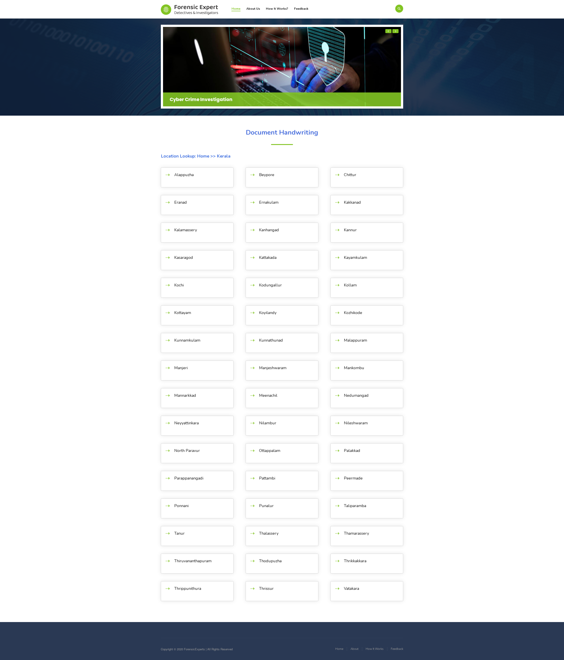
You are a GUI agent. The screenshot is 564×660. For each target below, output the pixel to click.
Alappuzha (184, 174)
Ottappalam (269, 450)
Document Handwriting (282, 132)
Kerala (223, 156)
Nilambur (267, 423)
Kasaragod (183, 257)
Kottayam (182, 312)
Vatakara (351, 588)
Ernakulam (268, 202)
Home (236, 9)
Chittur (350, 174)
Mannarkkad (185, 395)
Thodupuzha (270, 561)
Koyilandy (267, 312)
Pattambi (267, 478)
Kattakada (267, 257)
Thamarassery (356, 533)
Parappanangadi (188, 478)
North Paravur (187, 450)
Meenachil (268, 395)
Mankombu (354, 367)
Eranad (180, 202)
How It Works (375, 649)
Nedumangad (356, 395)
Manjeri (181, 367)
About (354, 649)
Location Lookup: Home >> (188, 156)
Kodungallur (270, 285)
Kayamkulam (355, 257)
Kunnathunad (271, 340)
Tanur (179, 533)
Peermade (353, 478)
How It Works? (277, 9)
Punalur (266, 505)
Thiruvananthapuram (193, 561)
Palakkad (352, 450)
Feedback (301, 9)
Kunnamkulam (187, 340)
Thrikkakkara (355, 561)
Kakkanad (352, 202)
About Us (253, 9)
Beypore (266, 174)
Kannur (350, 230)
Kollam (350, 285)
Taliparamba (355, 505)
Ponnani (181, 505)
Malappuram (355, 340)
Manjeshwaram (272, 367)
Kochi (179, 285)
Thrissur (266, 588)
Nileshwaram (356, 423)
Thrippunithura (187, 588)
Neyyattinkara (186, 423)
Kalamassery (185, 230)
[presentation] (388, 31)
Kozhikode (353, 312)
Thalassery (268, 533)
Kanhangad (269, 230)
